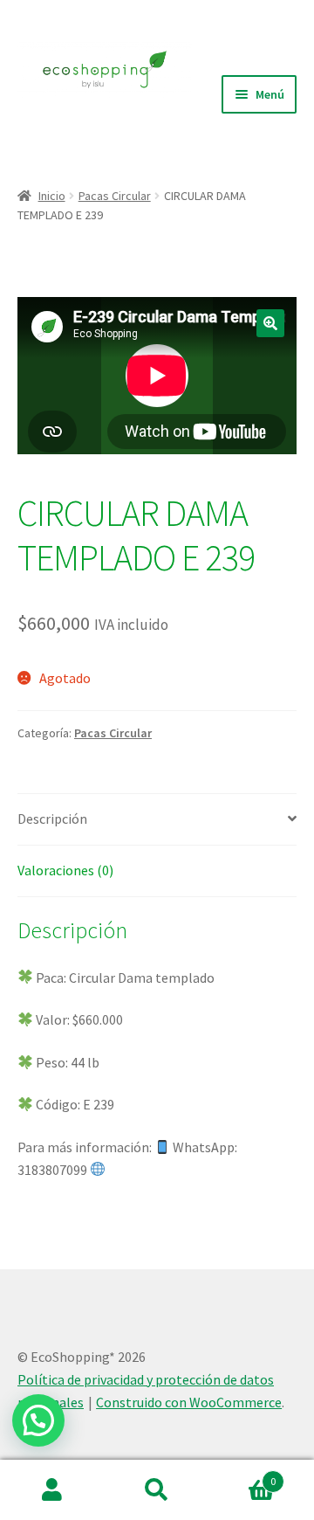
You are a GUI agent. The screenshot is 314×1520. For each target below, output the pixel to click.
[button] (270, 323)
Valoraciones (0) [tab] (65, 870)
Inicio (51, 196)
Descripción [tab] (52, 818)
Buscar (157, 1490)
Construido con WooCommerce (189, 1402)
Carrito (242, 1475)
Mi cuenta (52, 1490)
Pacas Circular (114, 196)
